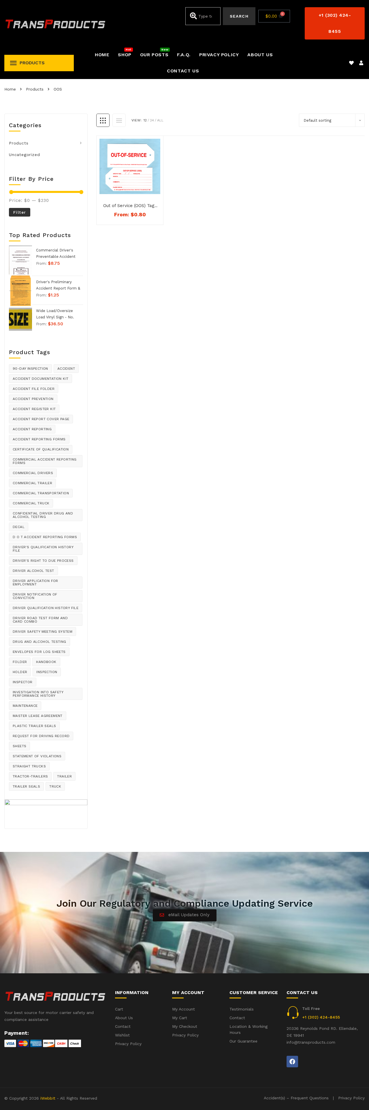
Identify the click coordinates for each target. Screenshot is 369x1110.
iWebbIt (47, 1098)
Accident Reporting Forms (39, 439)
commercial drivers (33, 473)
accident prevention (33, 399)
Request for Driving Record (41, 736)
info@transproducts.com (311, 1042)
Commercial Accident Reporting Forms (45, 461)
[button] (335, 23)
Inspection (46, 672)
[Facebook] (292, 1061)
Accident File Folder (33, 389)
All (160, 120)
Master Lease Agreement (38, 716)
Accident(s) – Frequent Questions (296, 1098)
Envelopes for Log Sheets (39, 652)
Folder (20, 662)
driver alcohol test (33, 571)
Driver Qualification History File (45, 608)
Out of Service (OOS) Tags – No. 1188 (130, 206)
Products (18, 143)
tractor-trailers (30, 776)
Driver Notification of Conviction (35, 596)
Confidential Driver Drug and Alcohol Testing (43, 515)
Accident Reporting (32, 429)
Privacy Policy (351, 1098)
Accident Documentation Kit (40, 379)
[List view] (119, 120)
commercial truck (31, 503)
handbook (46, 662)
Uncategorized (24, 154)
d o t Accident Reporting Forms (45, 537)
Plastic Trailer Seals (34, 726)
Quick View (133, 188)
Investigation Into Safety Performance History (38, 694)
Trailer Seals (26, 786)
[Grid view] (103, 120)
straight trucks (29, 766)
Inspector (23, 682)
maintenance (25, 706)
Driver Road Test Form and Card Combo (40, 619)
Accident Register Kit (34, 409)
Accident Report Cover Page (41, 419)
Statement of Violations (37, 756)
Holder (20, 672)
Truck (55, 786)
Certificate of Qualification (41, 449)
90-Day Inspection (30, 369)
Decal (19, 527)
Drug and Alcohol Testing (39, 642)
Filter (19, 212)
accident (66, 369)
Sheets (19, 746)
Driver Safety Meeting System (42, 632)
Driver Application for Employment (35, 582)
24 (152, 120)
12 (145, 120)
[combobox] (203, 16)
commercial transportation (41, 493)
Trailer (64, 776)
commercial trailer (32, 483)
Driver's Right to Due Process (43, 561)
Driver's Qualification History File (43, 549)
